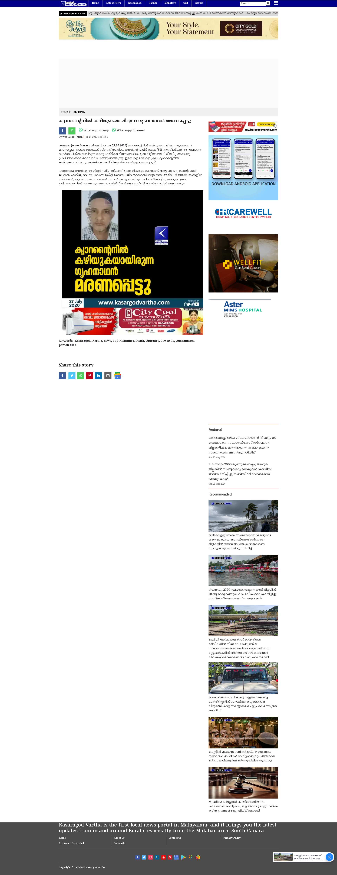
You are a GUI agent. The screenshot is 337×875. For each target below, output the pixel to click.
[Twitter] (144, 857)
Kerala (199, 3)
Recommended (220, 494)
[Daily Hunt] (190, 856)
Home (95, 3)
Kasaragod (134, 3)
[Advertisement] (164, 83)
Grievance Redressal (71, 843)
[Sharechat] (197, 856)
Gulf (185, 3)
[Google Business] (175, 856)
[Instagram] (150, 857)
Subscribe (120, 843)
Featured (215, 430)
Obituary (79, 112)
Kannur (153, 3)
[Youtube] (163, 857)
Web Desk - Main (72, 137)
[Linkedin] (157, 857)
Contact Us (174, 838)
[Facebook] (137, 857)
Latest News (113, 3)
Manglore (170, 3)
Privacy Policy (232, 838)
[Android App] (182, 856)
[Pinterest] (170, 857)
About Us (119, 838)
